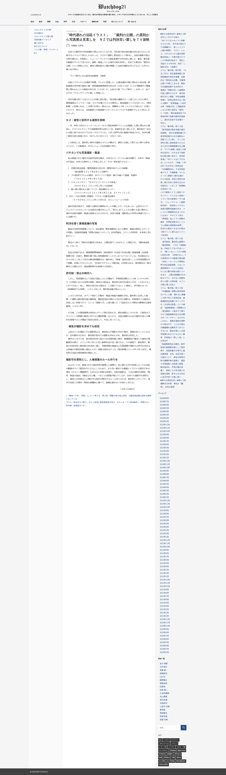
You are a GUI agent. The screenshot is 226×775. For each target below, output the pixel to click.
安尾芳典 (163, 716)
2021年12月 (165, 579)
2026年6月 (164, 404)
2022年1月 (164, 576)
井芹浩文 (163, 666)
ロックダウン (163, 750)
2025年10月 (165, 431)
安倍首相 (162, 754)
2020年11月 (165, 622)
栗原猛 (162, 709)
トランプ (175, 743)
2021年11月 (165, 582)
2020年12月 (165, 619)
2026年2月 (164, 417)
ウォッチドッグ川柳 (42, 29)
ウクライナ (175, 740)
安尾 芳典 (164, 719)
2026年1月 (164, 421)
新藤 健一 (164, 670)
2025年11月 (165, 427)
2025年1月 (164, 457)
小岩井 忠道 (165, 706)
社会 (57, 22)
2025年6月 (164, 444)
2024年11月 (165, 464)
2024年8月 (164, 474)
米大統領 (162, 761)
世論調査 (173, 750)
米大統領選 (171, 761)
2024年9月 (164, 470)
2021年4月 (164, 606)
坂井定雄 (163, 699)
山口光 (162, 676)
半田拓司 (163, 703)
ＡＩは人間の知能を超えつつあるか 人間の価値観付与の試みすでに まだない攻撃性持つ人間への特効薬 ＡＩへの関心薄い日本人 (172, 278)
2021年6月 (164, 599)
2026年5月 (164, 408)
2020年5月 (164, 642)
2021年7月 (164, 596)
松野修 (80, 45)
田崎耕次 (163, 673)
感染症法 (178, 754)
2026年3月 (164, 414)
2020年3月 (164, 648)
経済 (40, 22)
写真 (105, 22)
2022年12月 (165, 540)
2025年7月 (164, 441)
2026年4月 (164, 411)
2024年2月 (164, 493)
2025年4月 (164, 450)
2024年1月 (164, 497)
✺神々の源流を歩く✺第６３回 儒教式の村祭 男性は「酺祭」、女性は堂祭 (174, 383)
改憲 (160, 757)
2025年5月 (164, 447)
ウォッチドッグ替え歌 (43, 36)
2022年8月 (164, 553)
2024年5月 (164, 483)
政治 (32, 22)
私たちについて (117, 22)
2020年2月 (164, 652)
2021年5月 (164, 602)
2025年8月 (164, 437)
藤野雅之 (163, 680)
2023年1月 (164, 536)
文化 (73, 22)
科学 (65, 22)
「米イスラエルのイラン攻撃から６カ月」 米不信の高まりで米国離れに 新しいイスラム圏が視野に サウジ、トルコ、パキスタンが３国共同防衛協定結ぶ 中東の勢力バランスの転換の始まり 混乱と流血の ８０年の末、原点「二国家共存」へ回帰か (173, 53)
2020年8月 (164, 632)
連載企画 (95, 22)
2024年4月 (164, 487)
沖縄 (173, 757)
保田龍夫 (163, 712)
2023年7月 (164, 516)
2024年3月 (164, 490)
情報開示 (170, 754)
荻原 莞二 (164, 689)
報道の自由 (181, 750)
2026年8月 (164, 398)
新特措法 (167, 757)
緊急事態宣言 (181, 761)
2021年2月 (164, 612)
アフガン (166, 740)
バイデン (171, 747)
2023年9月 (164, 510)
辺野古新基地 (163, 764)
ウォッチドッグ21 (113, 11)
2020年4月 (164, 645)
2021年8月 (164, 592)
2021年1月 (164, 615)
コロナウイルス (164, 743)
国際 (48, 22)
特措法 (179, 757)
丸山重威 (163, 696)
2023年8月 (164, 513)
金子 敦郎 (164, 663)
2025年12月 (165, 424)
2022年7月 (164, 556)
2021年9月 (164, 589)
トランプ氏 (163, 747)
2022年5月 (164, 563)
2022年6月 (164, 559)
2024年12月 (165, 460)
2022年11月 (165, 543)
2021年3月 (164, 609)
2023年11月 (165, 503)
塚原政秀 (163, 683)
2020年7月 (164, 635)
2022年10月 (165, 546)
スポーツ (83, 22)
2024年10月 (165, 467)
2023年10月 (165, 507)
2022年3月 (164, 569)
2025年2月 (164, 454)
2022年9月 (164, 549)
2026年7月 (164, 401)
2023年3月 (164, 530)
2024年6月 (164, 480)
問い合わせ (132, 22)
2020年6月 (164, 639)
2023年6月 (164, 520)
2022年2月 (164, 573)
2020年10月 (165, 625)
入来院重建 (164, 693)
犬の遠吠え (39, 33)
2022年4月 (164, 566)
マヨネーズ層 (180, 747)
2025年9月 (164, 434)
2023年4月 (164, 526)
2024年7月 (164, 477)
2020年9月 (164, 629)
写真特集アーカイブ (42, 39)
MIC (160, 740)
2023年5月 (164, 523)
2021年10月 (165, 586)
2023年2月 (164, 533)
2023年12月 (165, 500)
